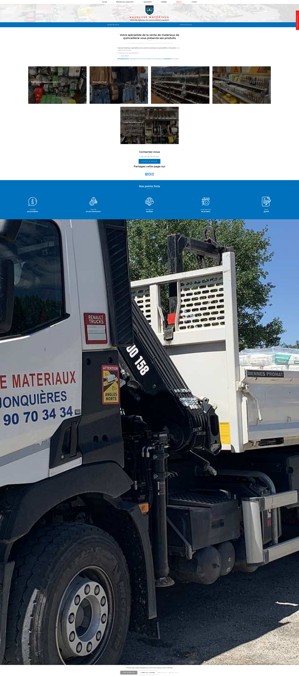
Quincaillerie (148, 2)
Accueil (104, 2)
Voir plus (57, 85)
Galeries (179, 2)
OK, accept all (129, 672)
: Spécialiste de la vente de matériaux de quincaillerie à (144, 59)
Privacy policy (174, 672)
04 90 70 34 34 (113, 25)
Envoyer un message (149, 161)
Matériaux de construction (125, 2)
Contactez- (186, 24)
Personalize (163, 672)
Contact (194, 2)
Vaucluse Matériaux (130, 43)
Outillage (164, 2)
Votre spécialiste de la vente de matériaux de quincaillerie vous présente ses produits (154, 43)
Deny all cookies (148, 672)
